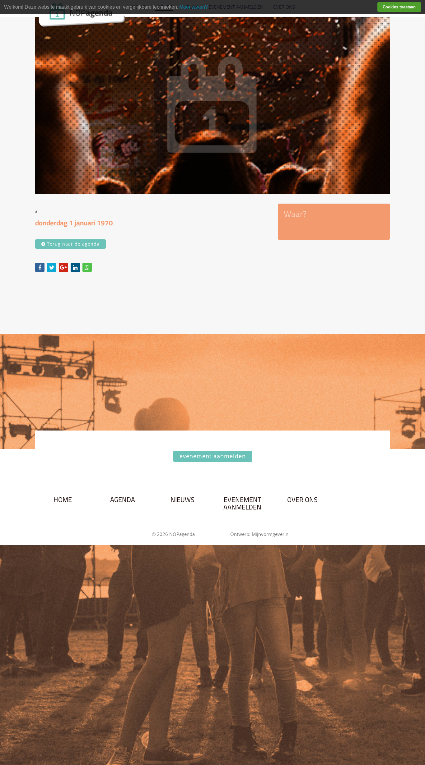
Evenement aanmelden (242, 503)
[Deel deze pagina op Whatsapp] (87, 267)
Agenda (122, 500)
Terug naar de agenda (72, 244)
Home (63, 500)
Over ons (302, 500)
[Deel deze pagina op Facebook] (39, 267)
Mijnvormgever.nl (271, 534)
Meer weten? (193, 7)
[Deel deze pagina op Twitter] (51, 267)
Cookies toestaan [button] (399, 7)
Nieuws (182, 500)
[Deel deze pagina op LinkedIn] (75, 267)
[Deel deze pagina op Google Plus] (63, 267)
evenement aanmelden (213, 456)
